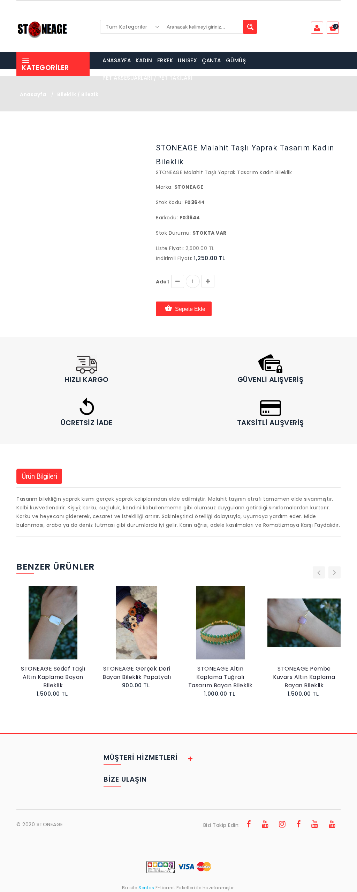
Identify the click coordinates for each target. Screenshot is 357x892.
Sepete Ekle (190, 309)
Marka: (164, 186)
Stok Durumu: (173, 232)
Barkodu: (167, 217)
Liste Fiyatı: (170, 248)
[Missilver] (332, 825)
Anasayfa (33, 94)
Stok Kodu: (169, 202)
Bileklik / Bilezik (77, 94)
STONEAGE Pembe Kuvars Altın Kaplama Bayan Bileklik (304, 677)
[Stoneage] (249, 825)
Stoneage (189, 186)
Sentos (146, 888)
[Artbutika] (298, 825)
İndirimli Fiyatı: (174, 258)
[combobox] (131, 26)
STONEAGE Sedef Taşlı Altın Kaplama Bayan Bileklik (53, 677)
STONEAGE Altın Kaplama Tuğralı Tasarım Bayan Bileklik (220, 677)
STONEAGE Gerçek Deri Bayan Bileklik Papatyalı (136, 673)
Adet (162, 281)
